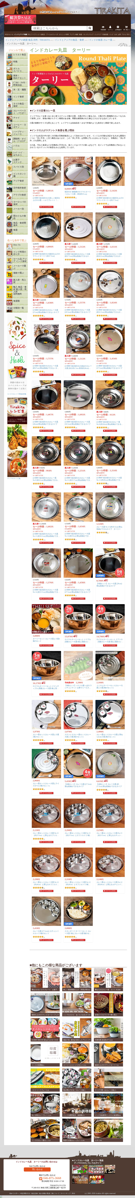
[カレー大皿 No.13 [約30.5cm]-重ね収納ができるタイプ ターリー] (110, 507)
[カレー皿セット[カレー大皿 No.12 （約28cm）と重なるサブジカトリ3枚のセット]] (46, 862)
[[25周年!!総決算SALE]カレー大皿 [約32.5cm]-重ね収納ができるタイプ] (110, 283)
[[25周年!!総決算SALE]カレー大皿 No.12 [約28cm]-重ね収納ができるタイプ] (110, 451)
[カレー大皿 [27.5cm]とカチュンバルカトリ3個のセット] (46, 911)
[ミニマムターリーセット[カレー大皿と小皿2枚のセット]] (110, 665)
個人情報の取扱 (44, 1193)
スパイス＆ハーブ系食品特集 (16, 394)
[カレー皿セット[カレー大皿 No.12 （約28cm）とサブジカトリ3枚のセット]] (78, 862)
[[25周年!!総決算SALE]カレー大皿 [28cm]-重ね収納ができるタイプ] (46, 395)
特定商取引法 (25, 1193)
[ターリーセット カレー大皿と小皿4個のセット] (46, 619)
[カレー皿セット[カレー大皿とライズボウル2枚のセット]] (46, 763)
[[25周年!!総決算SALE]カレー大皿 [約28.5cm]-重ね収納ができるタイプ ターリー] (110, 227)
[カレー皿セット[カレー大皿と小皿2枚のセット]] (46, 714)
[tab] (9, 34)
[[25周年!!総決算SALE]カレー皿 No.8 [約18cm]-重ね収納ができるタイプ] (110, 395)
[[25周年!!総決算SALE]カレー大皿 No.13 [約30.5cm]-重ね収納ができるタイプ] (46, 507)
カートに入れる (47, 206)
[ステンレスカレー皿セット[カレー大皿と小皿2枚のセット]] (78, 714)
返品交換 (34, 1193)
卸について (56, 1193)
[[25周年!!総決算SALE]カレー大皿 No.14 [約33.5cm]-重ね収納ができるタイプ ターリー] (46, 563)
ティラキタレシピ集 (13, 478)
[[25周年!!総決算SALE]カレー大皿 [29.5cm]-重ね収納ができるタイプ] (78, 283)
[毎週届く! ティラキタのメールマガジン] (97, 1183)
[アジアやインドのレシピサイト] (110, 1173)
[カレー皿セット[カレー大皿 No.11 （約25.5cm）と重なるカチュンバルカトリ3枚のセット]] (110, 813)
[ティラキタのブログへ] (80, 1173)
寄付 (73, 1193)
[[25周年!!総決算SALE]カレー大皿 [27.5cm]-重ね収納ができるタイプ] (110, 339)
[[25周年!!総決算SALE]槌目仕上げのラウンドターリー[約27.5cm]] (46, 227)
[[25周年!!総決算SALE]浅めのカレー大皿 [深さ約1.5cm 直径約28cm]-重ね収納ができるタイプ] (78, 339)
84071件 (128, 2)
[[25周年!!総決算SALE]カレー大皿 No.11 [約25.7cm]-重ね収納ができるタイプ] (78, 451)
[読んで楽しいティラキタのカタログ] (96, 1173)
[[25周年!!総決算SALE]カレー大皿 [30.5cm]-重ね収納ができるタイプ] (78, 395)
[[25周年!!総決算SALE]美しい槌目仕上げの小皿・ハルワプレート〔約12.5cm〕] (46, 171)
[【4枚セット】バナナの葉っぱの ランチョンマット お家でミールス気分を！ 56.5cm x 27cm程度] (78, 665)
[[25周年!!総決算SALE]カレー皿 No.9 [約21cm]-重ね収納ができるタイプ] (46, 451)
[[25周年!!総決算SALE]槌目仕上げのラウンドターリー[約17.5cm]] (110, 171)
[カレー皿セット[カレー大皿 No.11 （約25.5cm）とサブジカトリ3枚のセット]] (78, 813)
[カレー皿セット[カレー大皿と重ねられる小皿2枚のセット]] (110, 714)
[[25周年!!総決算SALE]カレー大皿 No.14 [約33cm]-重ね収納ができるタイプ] (78, 507)
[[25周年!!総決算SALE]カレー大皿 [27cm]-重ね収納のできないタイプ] (46, 283)
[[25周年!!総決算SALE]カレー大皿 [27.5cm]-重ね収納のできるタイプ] (78, 563)
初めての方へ (14, 1193)
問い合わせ (37, 1169)
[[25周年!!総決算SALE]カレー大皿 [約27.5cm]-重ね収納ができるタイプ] (78, 227)
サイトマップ (66, 1193)
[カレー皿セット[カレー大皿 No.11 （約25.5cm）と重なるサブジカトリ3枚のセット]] (46, 813)
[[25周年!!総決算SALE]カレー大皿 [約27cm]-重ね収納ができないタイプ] (46, 339)
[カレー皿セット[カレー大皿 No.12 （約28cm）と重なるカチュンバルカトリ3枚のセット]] (110, 862)
